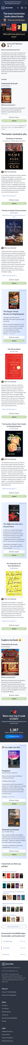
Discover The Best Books (9, 992)
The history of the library (9, 915)
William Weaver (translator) (18, 141)
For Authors (5, 1008)
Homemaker (6, 948)
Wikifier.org (14, 971)
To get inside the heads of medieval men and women (13, 892)
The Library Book (14, 349)
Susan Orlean (15, 351)
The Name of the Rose (14, 138)
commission (21, 125)
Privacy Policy (6, 1034)
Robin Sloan (15, 568)
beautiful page (11, 721)
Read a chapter (15, 117)
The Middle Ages (7, 941)
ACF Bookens (20, 20)
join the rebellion (18, 127)
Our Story (4, 1005)
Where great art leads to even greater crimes (13, 904)
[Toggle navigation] (25, 7)
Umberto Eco (7, 141)
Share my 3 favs (14, 736)
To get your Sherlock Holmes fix (11, 881)
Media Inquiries (6, 1011)
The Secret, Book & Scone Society (14, 210)
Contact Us (5, 1015)
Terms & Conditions (7, 1037)
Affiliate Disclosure (7, 1031)
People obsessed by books (10, 871)
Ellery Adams (15, 212)
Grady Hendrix (15, 428)
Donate (4, 1021)
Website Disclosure (7, 1041)
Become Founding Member (9, 1018)
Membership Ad (22, 290)
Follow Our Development (9, 995)
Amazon (14, 120)
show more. (4, 113)
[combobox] (18, 7)
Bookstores (6, 954)
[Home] (7, 8)
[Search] (18, 7)
